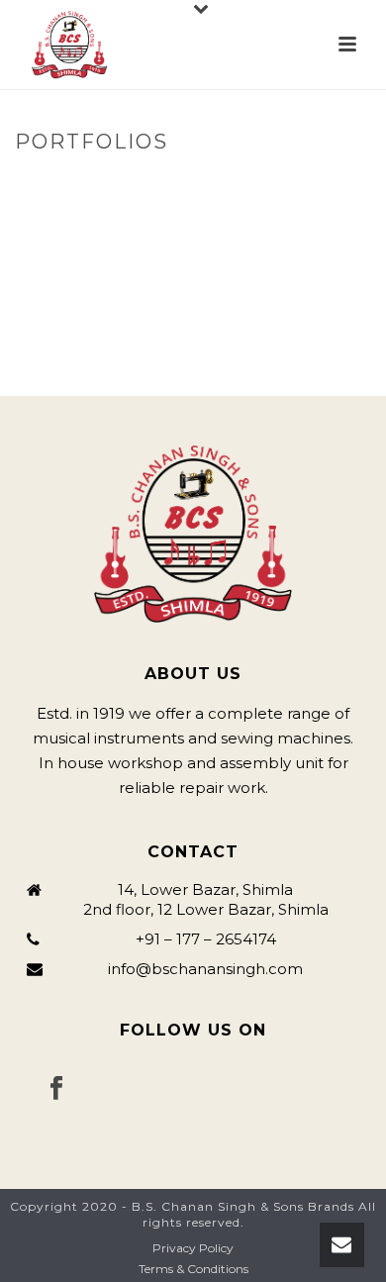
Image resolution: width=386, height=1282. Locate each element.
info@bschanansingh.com (205, 969)
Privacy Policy (193, 1247)
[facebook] (56, 1089)
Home (144, 183)
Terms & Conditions (193, 1268)
